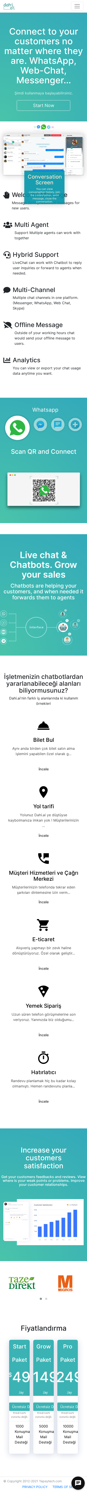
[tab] (17, 428)
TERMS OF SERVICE (67, 1487)
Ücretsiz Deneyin (26, 1406)
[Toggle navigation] (77, 6)
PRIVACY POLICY (35, 1487)
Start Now (43, 105)
